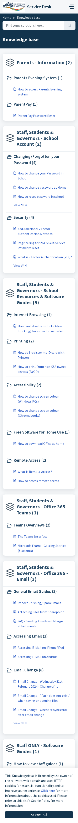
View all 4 (20, 205)
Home (6, 17)
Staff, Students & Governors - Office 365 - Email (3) (42, 573)
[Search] (70, 25)
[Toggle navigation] (71, 6)
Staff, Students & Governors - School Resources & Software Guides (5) (40, 293)
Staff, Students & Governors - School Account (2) (37, 138)
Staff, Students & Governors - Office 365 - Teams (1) (42, 506)
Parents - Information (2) (44, 62)
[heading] (39, 78)
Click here (48, 790)
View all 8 (20, 723)
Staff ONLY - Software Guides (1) (40, 748)
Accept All (39, 814)
